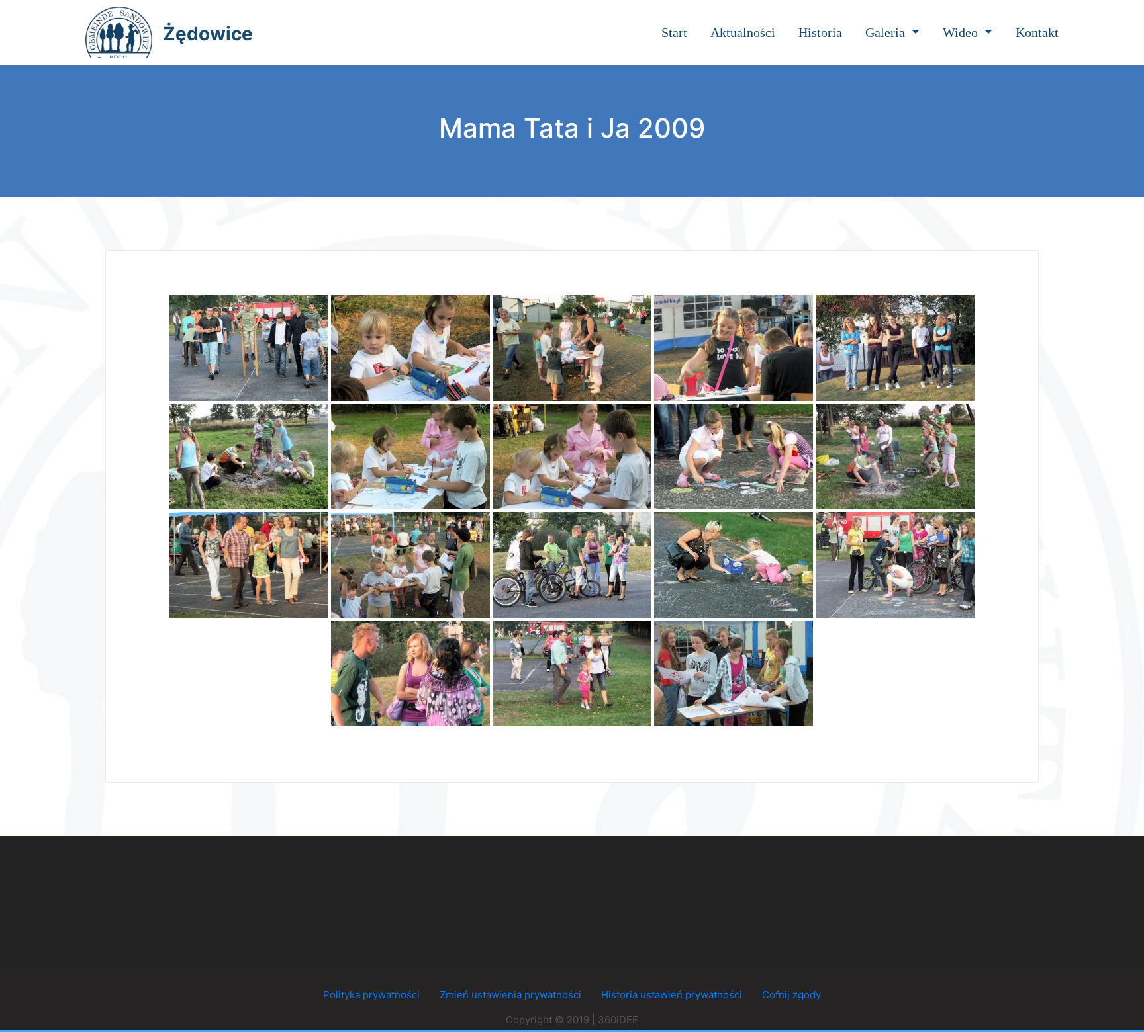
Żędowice (208, 33)
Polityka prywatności (371, 994)
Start (674, 32)
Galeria (886, 32)
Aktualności (742, 32)
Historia (820, 32)
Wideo (962, 32)
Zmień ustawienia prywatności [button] (510, 994)
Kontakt (1037, 32)
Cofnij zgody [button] (791, 994)
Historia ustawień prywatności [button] (671, 994)
